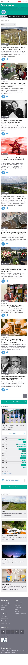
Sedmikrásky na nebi (8, 560)
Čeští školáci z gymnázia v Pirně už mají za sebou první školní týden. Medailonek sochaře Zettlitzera (13, 85)
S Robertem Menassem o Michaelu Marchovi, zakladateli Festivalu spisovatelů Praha (11, 122)
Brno (24, 441)
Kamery (25, 8)
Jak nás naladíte (19, 603)
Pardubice (23, 458)
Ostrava (24, 455)
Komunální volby (5, 605)
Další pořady (5, 494)
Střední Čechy (22, 439)
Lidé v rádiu (18, 607)
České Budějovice (21, 444)
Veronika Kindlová (6, 473)
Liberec (24, 451)
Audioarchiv (19, 8)
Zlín (25, 467)
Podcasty (3, 621)
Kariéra (16, 609)
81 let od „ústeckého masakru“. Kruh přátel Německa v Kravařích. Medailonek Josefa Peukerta (13, 269)
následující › (25, 396)
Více (24, 16)
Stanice (3, 607)
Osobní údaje (10, 650)
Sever (24, 462)
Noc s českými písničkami (10, 535)
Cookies (3, 650)
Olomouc (23, 453)
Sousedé (4, 423)
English (24, 650)
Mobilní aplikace (5, 623)
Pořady (18, 16)
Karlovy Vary (22, 448)
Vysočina (23, 464)
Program (12, 8)
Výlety (4, 511)
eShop (3, 609)
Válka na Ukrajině (5, 603)
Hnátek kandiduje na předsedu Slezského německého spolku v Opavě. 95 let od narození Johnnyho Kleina (13, 378)
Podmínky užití (17, 650)
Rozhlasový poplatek (20, 613)
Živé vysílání (4, 616)
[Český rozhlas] (5, 1)
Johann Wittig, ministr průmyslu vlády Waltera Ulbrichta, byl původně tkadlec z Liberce (13, 159)
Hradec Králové (22, 446)
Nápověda (17, 605)
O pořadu (4, 406)
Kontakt (17, 611)
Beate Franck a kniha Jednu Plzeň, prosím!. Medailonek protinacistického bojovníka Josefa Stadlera (12, 341)
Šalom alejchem (6, 584)
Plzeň (24, 460)
